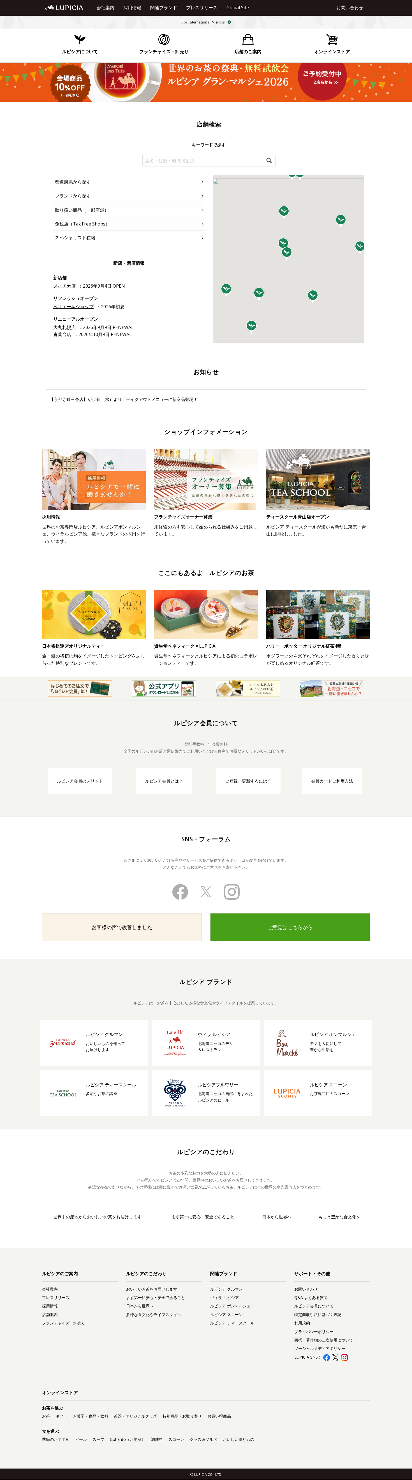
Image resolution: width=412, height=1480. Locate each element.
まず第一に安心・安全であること (202, 1217)
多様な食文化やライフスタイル (153, 1314)
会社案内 (105, 7)
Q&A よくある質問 (311, 1297)
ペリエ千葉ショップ (73, 307)
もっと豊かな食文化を (339, 1217)
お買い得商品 (219, 1416)
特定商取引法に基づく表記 (317, 1314)
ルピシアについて (80, 51)
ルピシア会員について (314, 1305)
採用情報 (132, 7)
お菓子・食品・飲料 (90, 1416)
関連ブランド (163, 7)
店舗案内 (50, 1314)
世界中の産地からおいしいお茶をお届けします (97, 1217)
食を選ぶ (50, 1431)
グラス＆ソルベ (203, 1439)
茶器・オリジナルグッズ (135, 1416)
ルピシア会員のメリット (80, 781)
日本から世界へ (276, 1217)
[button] (284, 213)
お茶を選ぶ (52, 1408)
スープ (98, 1439)
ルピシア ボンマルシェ (230, 1305)
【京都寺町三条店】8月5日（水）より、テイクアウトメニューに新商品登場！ (124, 399)
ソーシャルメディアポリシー (319, 1348)
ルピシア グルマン (226, 1289)
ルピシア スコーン (226, 1314)
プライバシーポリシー (314, 1331)
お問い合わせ (349, 7)
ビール (81, 1439)
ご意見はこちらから (290, 927)
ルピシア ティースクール (232, 1323)
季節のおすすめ (56, 1439)
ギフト (61, 1416)
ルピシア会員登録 (332, 1366)
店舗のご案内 (248, 51)
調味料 (157, 1439)
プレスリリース (201, 7)
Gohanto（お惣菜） (127, 1439)
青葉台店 (62, 334)
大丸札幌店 (64, 327)
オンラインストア (332, 51)
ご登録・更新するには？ (248, 781)
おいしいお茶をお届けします (151, 1289)
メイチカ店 (64, 286)
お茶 (46, 1416)
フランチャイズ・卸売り (164, 51)
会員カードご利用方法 (332, 781)
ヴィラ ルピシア (224, 1297)
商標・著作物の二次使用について (323, 1340)
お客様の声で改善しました (122, 927)
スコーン (176, 1439)
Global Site (237, 7)
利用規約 (302, 1323)
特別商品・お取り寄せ (182, 1416)
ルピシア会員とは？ (164, 781)
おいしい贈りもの (238, 1439)
